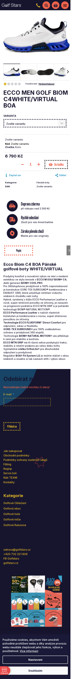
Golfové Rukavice (14, 525)
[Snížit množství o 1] (22, 164)
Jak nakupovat (12, 451)
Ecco (18, 147)
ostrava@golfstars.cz (17, 549)
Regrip (7, 468)
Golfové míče (12, 519)
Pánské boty (42, 182)
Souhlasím (35, 670)
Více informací (29, 651)
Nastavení (35, 659)
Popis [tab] (18, 250)
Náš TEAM (10, 477)
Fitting (7, 464)
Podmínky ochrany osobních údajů (25, 460)
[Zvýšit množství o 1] (39, 164)
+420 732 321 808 (15, 554)
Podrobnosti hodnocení (46, 83)
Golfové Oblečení (14, 503)
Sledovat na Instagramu (39, 631)
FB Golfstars (11, 558)
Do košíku (59, 164)
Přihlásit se (12, 426)
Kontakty (9, 482)
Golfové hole (11, 514)
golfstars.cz (10, 563)
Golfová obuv (12, 508)
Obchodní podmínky (16, 455)
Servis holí (10, 473)
